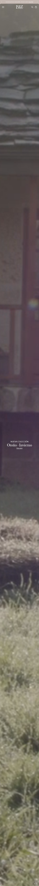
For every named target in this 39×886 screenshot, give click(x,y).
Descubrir (19, 448)
